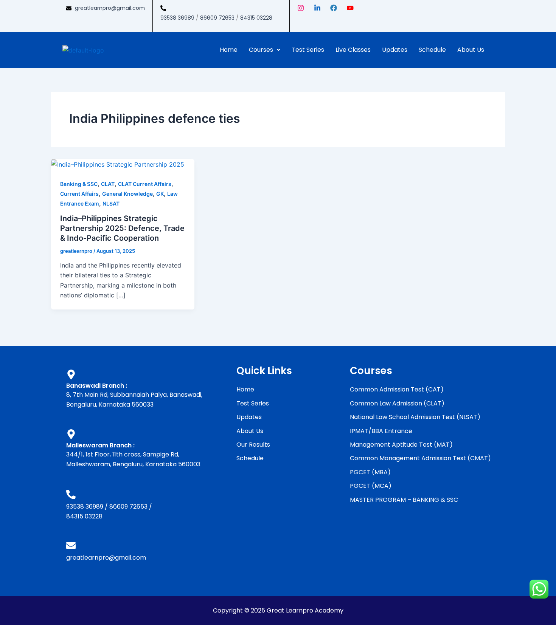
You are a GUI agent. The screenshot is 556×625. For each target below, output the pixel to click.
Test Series (308, 49)
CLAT (108, 184)
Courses (261, 49)
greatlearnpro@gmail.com (110, 8)
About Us (470, 49)
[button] (264, 50)
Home (229, 49)
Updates (394, 49)
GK (160, 193)
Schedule (432, 49)
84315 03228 (256, 18)
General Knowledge (127, 193)
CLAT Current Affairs (144, 184)
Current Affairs (79, 193)
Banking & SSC (79, 184)
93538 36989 (177, 18)
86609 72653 (217, 18)
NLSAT (111, 203)
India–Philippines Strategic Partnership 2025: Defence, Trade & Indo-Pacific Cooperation (122, 228)
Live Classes (353, 49)
